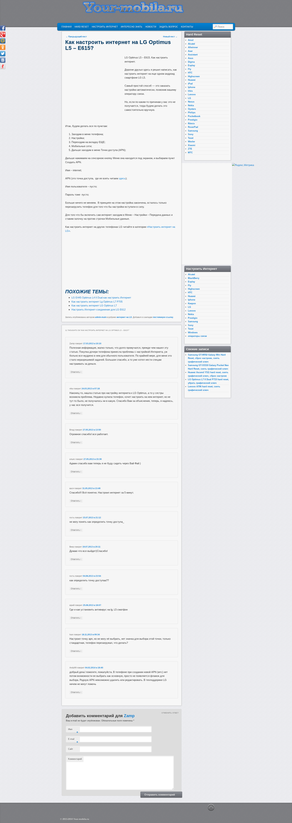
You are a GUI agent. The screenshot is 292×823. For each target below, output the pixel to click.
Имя (73, 730)
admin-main (100, 317)
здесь (122, 178)
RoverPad (193, 127)
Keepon (192, 303)
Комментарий (75, 759)
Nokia (191, 105)
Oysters (192, 109)
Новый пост (170, 36)
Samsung (193, 130)
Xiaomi (191, 145)
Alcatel (191, 44)
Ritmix (191, 123)
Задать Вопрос (168, 26)
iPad (190, 83)
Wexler (191, 141)
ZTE (190, 149)
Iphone (191, 87)
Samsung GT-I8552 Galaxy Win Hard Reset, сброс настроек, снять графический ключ (207, 358)
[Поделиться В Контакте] (2, 60)
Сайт (70, 749)
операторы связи (197, 336)
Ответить (76, 372)
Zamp (129, 715)
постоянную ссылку (163, 317)
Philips (191, 112)
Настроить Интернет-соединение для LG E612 (98, 309)
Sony (190, 134)
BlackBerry (193, 278)
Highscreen (194, 76)
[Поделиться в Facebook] (2, 28)
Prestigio (192, 120)
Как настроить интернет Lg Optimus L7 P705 (97, 301)
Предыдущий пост (76, 36)
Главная (66, 26)
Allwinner (193, 47)
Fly (189, 69)
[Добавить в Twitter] (2, 53)
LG (189, 98)
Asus (190, 58)
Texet (190, 138)
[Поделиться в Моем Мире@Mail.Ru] (2, 41)
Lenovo (192, 94)
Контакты (187, 26)
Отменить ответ (170, 713)
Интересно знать (131, 26)
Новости (150, 26)
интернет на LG (124, 317)
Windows (193, 332)
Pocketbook (194, 116)
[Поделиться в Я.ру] (2, 66)
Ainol (190, 40)
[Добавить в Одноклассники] (2, 47)
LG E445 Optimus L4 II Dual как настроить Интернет (101, 297)
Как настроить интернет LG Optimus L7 (94, 305)
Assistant (193, 54)
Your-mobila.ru (81, 819)
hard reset (82, 26)
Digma (191, 62)
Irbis (190, 91)
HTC (190, 72)
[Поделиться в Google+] (2, 34)
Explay (191, 65)
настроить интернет (105, 26)
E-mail (73, 740)
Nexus (191, 101)
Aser (190, 51)
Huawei (192, 80)
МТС (190, 152)
